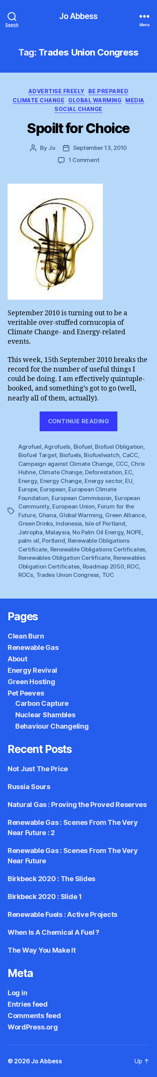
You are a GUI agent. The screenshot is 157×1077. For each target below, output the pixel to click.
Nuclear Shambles (45, 715)
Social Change (78, 109)
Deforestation (103, 472)
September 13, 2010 (100, 147)
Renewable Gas (33, 647)
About (17, 659)
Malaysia (57, 532)
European (53, 489)
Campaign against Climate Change (65, 463)
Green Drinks (35, 523)
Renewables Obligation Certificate (64, 557)
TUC (108, 574)
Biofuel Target (37, 455)
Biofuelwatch (101, 455)
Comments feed (34, 1016)
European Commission (81, 498)
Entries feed (28, 1004)
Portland (53, 540)
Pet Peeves (26, 693)
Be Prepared (108, 91)
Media (134, 100)
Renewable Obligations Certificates (97, 549)
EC (128, 472)
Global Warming (95, 100)
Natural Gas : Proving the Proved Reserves (77, 805)
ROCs (25, 574)
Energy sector (103, 480)
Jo (51, 147)
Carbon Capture (42, 703)
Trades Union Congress (67, 574)
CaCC (130, 455)
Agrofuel (30, 446)
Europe (27, 489)
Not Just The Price (38, 769)
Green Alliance (124, 515)
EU (128, 480)
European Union (73, 506)
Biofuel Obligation (119, 446)
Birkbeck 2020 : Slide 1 (45, 897)
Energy (27, 480)
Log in (17, 993)
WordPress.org (33, 1027)
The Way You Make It (42, 950)
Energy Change (61, 480)
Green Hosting (31, 682)
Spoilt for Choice (78, 128)
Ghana (47, 515)
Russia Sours (29, 787)
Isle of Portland (105, 523)
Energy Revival (32, 670)
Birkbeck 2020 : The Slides (51, 879)
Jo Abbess (78, 16)
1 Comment (84, 160)
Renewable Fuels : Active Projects (62, 914)
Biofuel (83, 446)
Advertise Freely (57, 91)
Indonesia (69, 523)
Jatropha (30, 532)
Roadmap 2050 (103, 566)
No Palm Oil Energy (97, 532)
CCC (122, 463)
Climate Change (38, 100)
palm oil (28, 540)
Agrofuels (57, 446)
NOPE (134, 532)
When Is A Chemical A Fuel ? (53, 932)
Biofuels (70, 455)
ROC (133, 566)
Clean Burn (26, 636)
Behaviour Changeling (52, 726)
